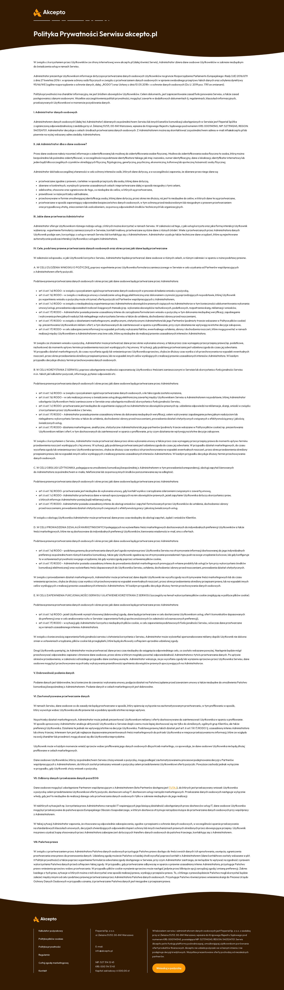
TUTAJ (173, 787)
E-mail (98, 946)
